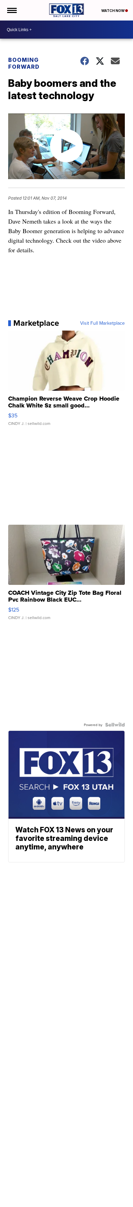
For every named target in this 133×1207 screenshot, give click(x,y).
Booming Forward (24, 63)
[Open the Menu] (11, 10)
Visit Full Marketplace (102, 323)
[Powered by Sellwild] (115, 724)
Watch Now (113, 11)
